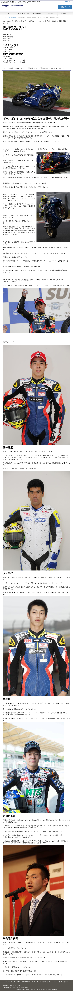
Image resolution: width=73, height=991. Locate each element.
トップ (3, 17)
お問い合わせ (65, 7)
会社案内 (64, 13)
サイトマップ (68, 1)
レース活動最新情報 (11, 17)
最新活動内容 (37, 13)
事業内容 (50, 13)
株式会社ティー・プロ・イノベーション (34, 989)
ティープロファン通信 (22, 13)
